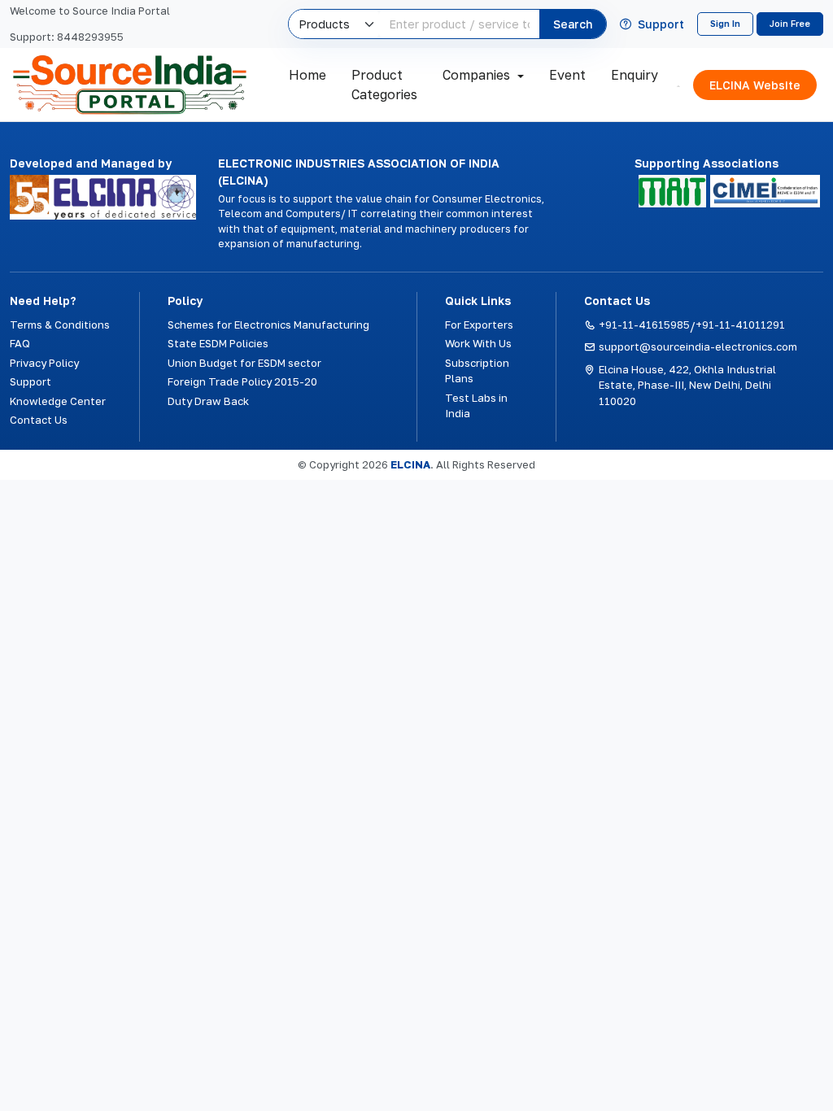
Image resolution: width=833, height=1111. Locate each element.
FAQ (20, 343)
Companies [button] (476, 75)
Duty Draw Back (208, 400)
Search (572, 24)
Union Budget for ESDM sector (244, 362)
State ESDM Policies (218, 343)
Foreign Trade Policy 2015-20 (242, 381)
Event (567, 75)
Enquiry (634, 75)
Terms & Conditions (60, 324)
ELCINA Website (754, 85)
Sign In (725, 23)
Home (307, 75)
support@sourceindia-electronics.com (698, 346)
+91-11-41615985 (644, 324)
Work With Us (478, 343)
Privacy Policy (44, 362)
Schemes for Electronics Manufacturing (268, 324)
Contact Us (39, 419)
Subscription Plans (477, 371)
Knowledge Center (58, 400)
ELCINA (410, 464)
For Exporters (479, 324)
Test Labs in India (476, 405)
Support (661, 24)
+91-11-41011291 (740, 324)
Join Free (790, 23)
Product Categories (384, 84)
